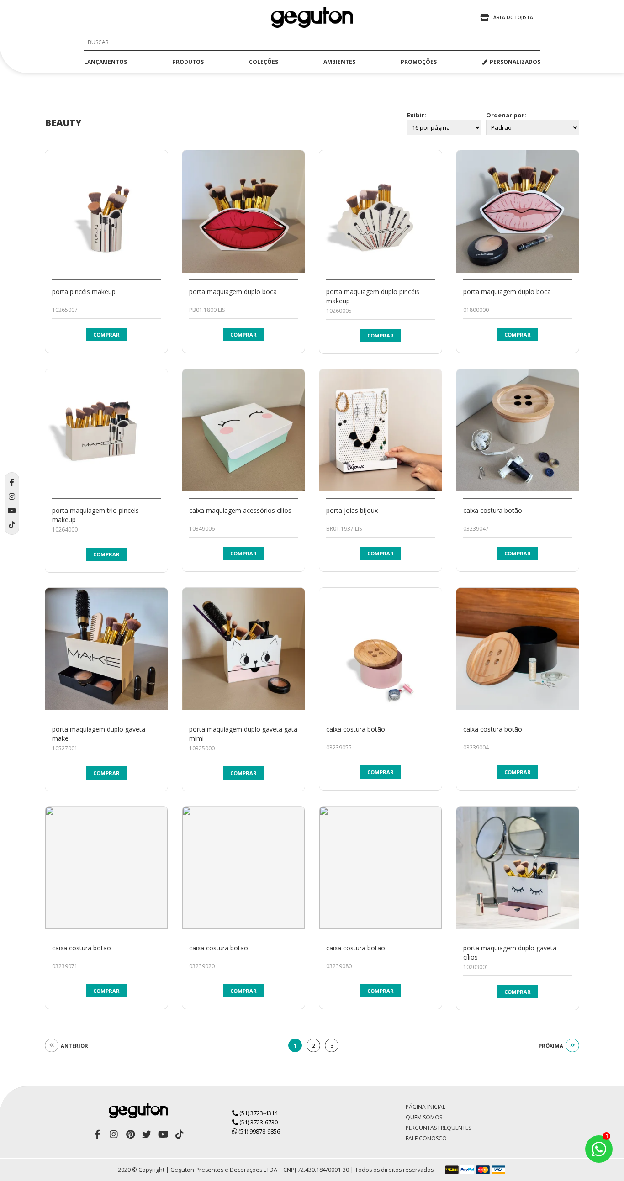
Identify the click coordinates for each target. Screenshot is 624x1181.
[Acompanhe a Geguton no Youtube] (163, 1134)
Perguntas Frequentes (438, 1128)
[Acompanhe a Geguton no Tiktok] (179, 1134)
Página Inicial (425, 1107)
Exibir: (416, 115)
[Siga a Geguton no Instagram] (114, 1134)
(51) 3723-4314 (258, 1113)
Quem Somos (424, 1117)
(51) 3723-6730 (258, 1122)
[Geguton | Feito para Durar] (312, 17)
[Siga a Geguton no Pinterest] (130, 1134)
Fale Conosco (426, 1138)
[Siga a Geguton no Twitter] (146, 1134)
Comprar (106, 334)
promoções (419, 62)
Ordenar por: (506, 115)
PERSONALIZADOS (515, 62)
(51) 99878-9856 (258, 1131)
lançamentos (105, 62)
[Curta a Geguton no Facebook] (97, 1134)
